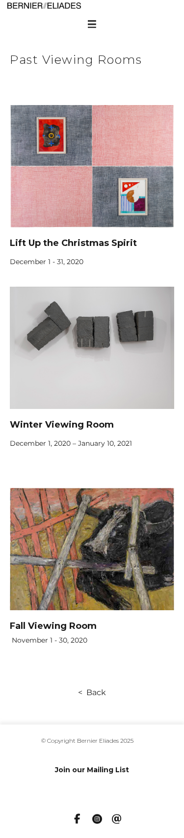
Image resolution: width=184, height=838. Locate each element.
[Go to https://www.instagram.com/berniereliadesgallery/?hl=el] (97, 820)
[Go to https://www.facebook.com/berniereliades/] (77, 819)
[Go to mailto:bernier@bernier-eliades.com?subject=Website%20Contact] (117, 820)
